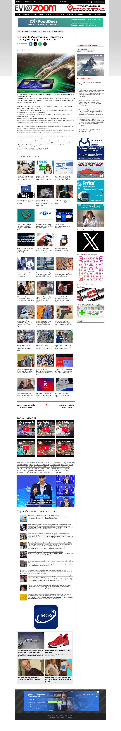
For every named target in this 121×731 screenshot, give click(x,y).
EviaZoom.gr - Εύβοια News (67, 715)
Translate (90, 51)
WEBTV (63, 14)
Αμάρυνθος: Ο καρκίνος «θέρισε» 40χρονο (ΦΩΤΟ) (90, 130)
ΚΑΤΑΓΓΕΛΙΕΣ (63, 1)
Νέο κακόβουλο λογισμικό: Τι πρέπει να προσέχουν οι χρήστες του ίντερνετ (40, 38)
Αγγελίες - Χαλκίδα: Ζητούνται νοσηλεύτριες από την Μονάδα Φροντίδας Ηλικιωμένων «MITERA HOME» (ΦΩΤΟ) (90, 103)
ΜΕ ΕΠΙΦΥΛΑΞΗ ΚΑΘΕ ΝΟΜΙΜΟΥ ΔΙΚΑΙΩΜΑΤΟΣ (60, 717)
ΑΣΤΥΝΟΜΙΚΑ (33, 149)
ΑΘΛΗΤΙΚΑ (70, 14)
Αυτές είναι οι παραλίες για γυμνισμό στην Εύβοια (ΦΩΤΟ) (43, 515)
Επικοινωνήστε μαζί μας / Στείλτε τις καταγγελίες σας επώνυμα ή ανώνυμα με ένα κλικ (43, 570)
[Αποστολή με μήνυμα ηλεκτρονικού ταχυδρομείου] (17, 153)
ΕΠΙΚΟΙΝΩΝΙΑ (79, 14)
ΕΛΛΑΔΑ (48, 14)
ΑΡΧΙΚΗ (19, 14)
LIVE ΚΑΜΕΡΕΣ (89, 14)
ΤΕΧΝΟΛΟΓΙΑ (43, 149)
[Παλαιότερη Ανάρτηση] (66, 408)
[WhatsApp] (40, 44)
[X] (35, 44)
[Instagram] (91, 2)
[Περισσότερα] (45, 44)
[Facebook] (86, 2)
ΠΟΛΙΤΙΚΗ (41, 14)
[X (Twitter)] (89, 2)
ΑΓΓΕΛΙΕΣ (98, 14)
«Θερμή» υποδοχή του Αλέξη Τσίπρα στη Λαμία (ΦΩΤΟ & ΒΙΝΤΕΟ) (45, 552)
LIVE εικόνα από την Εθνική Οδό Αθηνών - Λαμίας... (90, 83)
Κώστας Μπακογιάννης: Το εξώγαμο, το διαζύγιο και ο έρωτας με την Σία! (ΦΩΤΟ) (49, 585)
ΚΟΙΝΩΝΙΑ (26, 14)
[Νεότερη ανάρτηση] (26, 408)
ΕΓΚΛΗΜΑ (34, 14)
